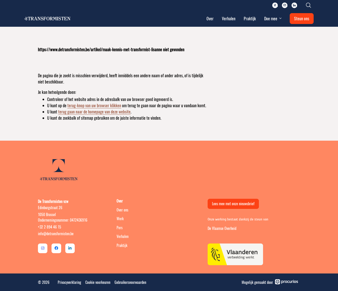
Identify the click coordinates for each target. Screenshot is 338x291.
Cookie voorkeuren (97, 282)
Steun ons (301, 18)
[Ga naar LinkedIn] (70, 248)
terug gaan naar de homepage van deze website (94, 112)
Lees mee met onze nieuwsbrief (233, 203)
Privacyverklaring (69, 282)
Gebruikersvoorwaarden (130, 282)
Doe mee (270, 18)
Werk (120, 218)
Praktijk (250, 18)
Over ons (122, 210)
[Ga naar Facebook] (56, 248)
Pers (120, 227)
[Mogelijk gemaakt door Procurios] (286, 282)
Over (210, 18)
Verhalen (228, 18)
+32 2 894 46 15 (49, 227)
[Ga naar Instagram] (42, 248)
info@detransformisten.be (56, 233)
